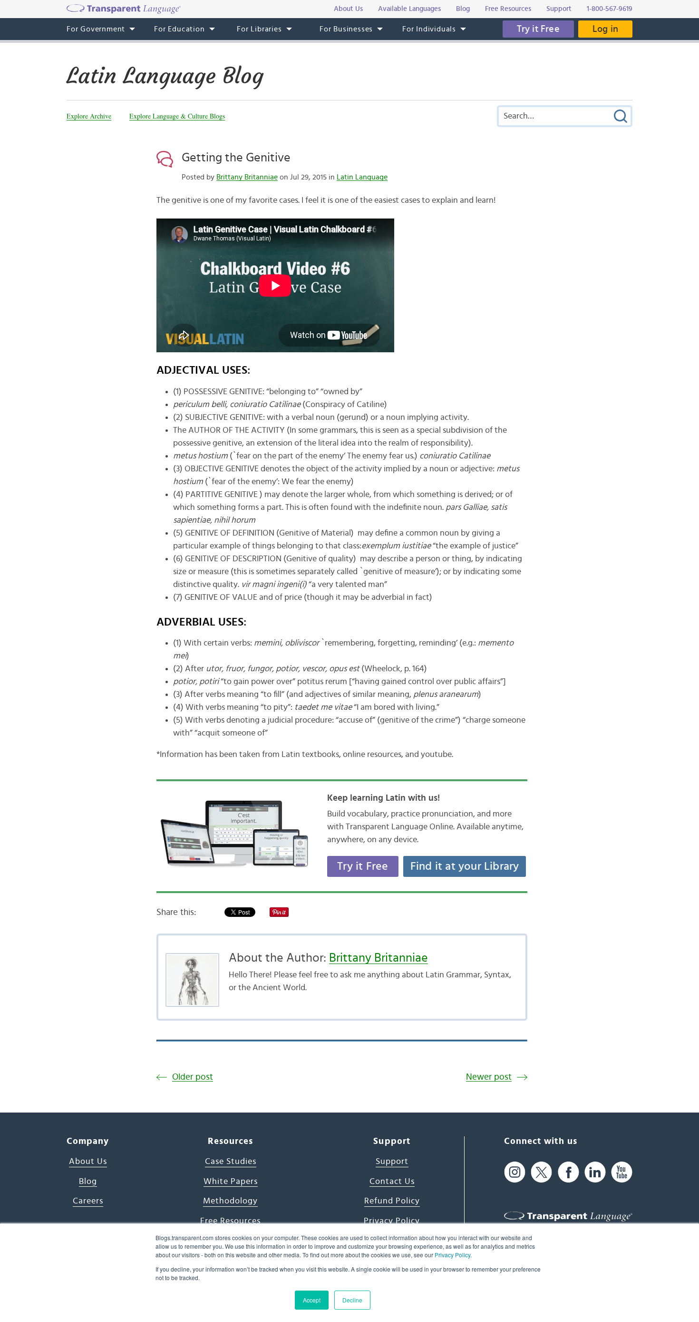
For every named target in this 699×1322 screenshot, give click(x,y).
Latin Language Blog (165, 75)
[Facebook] (568, 1172)
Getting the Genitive (236, 157)
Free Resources (230, 1221)
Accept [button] (311, 1300)
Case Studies (230, 1161)
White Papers (231, 1181)
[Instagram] (514, 1172)
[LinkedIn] (595, 1172)
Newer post (489, 1077)
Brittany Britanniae (247, 177)
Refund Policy (392, 1201)
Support (392, 1161)
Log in (605, 29)
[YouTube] (621, 1172)
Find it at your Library (464, 866)
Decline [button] (352, 1300)
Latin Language (362, 177)
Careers (88, 1201)
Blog (88, 1181)
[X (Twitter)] (541, 1172)
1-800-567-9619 (609, 8)
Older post (192, 1077)
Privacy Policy (452, 1255)
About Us (88, 1161)
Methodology (230, 1201)
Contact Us (392, 1181)
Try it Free (538, 29)
